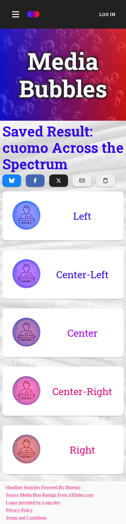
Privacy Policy (19, 510)
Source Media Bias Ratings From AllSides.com (49, 494)
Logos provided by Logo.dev (33, 502)
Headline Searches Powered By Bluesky (43, 487)
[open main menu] (15, 14)
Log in (107, 14)
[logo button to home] (33, 14)
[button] (63, 75)
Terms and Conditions (26, 517)
